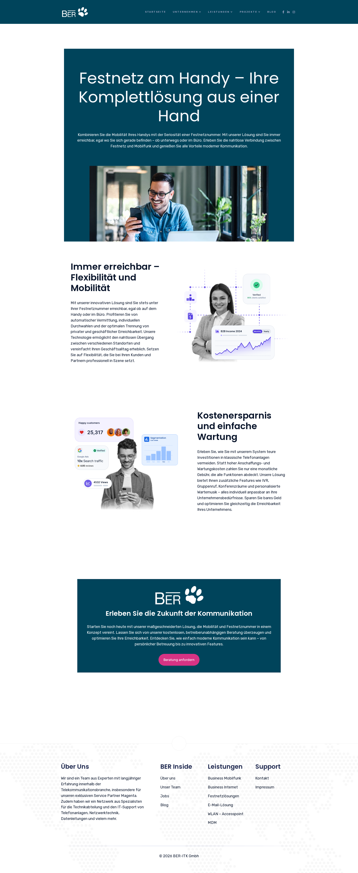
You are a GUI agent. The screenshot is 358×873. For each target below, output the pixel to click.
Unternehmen (185, 11)
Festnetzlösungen (223, 796)
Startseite (155, 11)
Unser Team (170, 787)
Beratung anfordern (179, 660)
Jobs (164, 796)
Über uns (167, 778)
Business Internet (223, 787)
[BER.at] (75, 12)
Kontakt (262, 778)
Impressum (264, 787)
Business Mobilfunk (224, 778)
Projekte (248, 11)
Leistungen (219, 11)
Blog (271, 11)
